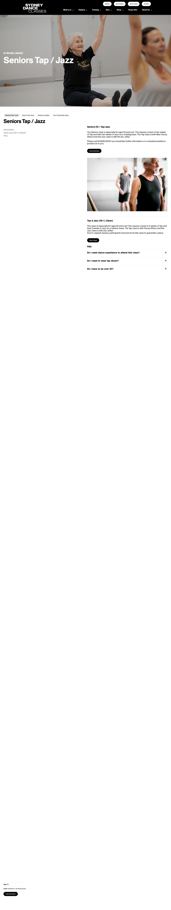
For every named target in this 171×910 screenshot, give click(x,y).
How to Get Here (28, 115)
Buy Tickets (120, 4)
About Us (146, 10)
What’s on (67, 10)
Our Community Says (61, 115)
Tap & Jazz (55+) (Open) (14, 132)
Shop (119, 10)
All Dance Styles (43, 115)
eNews (107, 4)
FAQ (5, 135)
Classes (81, 10)
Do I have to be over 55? (100, 268)
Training (95, 10)
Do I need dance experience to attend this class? (113, 252)
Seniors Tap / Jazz (11, 115)
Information (8, 129)
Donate (146, 4)
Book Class (133, 4)
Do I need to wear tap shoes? (103, 260)
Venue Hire (132, 10)
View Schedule (10, 894)
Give (108, 10)
